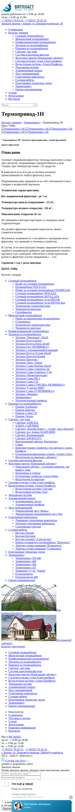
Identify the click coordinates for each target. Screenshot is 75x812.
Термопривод (32, 122)
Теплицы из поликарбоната (24, 661)
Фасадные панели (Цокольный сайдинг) (32, 674)
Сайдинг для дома (19, 668)
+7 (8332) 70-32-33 (35, 20)
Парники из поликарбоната (24, 664)
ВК (10, 736)
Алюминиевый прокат (21, 687)
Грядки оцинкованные (21, 705)
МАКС (17, 736)
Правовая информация (21, 727)
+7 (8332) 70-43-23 (12, 20)
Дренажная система (20, 683)
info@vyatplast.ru (53, 752)
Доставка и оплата (19, 718)
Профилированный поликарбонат (28, 658)
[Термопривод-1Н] (13, 128)
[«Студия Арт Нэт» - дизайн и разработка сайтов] (2, 760)
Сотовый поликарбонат (22, 652)
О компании (15, 715)
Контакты (14, 730)
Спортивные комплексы (22, 693)
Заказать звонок (10, 23)
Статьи (12, 721)
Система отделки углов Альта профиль (31, 677)
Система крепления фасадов (25, 671)
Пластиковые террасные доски (26, 699)
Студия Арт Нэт (15, 760)
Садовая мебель (17, 696)
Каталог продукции (13, 646)
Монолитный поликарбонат (25, 655)
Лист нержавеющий (20, 690)
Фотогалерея (16, 724)
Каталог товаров (11, 122)
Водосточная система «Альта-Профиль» (32, 680)
